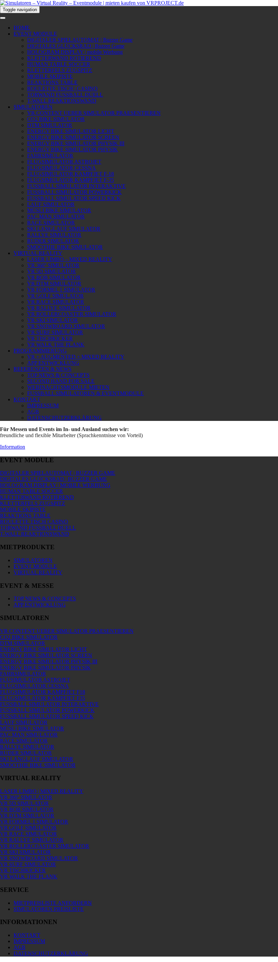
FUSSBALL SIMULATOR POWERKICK (74, 192)
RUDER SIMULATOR (53, 241)
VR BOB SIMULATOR (54, 277)
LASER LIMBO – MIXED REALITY (69, 259)
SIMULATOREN (33, 107)
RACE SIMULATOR (51, 223)
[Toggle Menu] (2, 18)
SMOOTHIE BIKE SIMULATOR (65, 247)
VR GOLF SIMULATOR (55, 296)
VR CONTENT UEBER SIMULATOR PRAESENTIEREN (94, 113)
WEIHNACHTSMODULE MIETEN (68, 387)
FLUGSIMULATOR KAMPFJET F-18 (70, 174)
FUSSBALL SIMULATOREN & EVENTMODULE (85, 393)
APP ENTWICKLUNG (53, 363)
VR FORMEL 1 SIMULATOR (61, 290)
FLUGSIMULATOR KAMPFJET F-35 (70, 180)
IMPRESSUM (43, 405)
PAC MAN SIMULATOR (56, 216)
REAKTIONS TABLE (52, 82)
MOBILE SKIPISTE (50, 76)
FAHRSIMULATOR (50, 155)
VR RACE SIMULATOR (55, 302)
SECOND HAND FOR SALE (61, 381)
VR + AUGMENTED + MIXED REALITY (75, 357)
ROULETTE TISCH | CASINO (62, 88)
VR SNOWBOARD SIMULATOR (66, 326)
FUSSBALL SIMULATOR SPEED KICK (74, 198)
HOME (22, 27)
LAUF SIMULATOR (51, 204)
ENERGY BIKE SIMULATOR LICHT (70, 131)
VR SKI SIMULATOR (52, 320)
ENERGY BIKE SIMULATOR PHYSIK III (75, 143)
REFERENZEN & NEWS (43, 369)
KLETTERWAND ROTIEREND (64, 58)
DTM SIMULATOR (49, 125)
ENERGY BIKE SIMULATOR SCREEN (73, 137)
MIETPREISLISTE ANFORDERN (53, 903)
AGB (33, 411)
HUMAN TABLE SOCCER (58, 64)
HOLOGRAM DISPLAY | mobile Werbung (75, 52)
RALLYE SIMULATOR (54, 235)
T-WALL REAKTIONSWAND (61, 101)
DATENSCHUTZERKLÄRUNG (64, 418)
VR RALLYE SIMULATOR (59, 308)
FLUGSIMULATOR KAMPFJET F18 (42, 692)
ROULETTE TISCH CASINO (34, 522)
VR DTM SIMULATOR (54, 283)
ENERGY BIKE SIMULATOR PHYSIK (72, 149)
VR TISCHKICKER (50, 338)
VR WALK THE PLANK (55, 344)
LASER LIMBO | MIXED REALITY (41, 791)
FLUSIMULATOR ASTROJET (35, 680)
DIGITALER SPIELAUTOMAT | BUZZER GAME (57, 473)
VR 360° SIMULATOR (53, 265)
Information (12, 447)
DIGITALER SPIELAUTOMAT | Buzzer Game (80, 40)
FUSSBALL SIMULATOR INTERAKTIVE (76, 186)
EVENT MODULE (35, 34)
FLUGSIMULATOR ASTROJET (64, 162)
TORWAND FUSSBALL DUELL (65, 95)
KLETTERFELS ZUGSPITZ (59, 70)
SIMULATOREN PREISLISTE (49, 909)
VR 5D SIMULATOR (51, 271)
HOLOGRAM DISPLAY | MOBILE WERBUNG (55, 485)
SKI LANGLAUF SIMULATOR (63, 229)
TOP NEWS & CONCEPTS (58, 375)
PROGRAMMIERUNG (40, 351)
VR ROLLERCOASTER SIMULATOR (71, 314)
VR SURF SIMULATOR (55, 332)
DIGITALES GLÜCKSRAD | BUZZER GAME (53, 479)
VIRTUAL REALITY (38, 253)
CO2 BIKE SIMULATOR (56, 119)
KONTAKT (27, 399)
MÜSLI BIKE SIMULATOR (59, 210)
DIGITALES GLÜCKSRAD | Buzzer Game (75, 46)
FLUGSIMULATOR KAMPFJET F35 (42, 698)
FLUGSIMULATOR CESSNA (61, 168)
